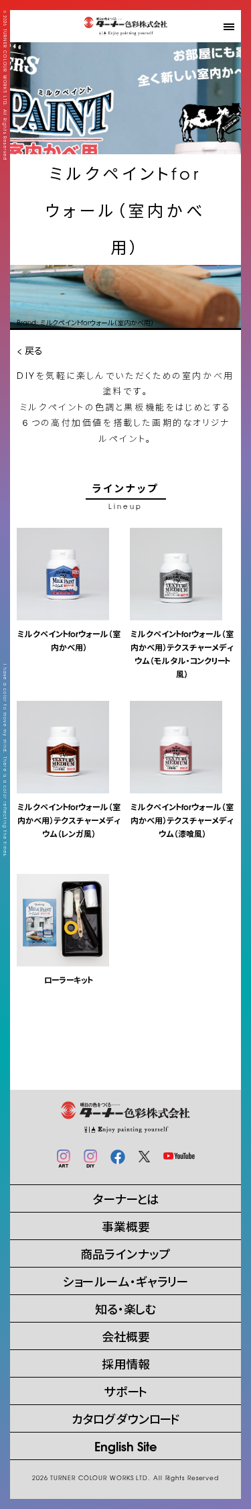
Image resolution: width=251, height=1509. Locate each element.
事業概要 (126, 1226)
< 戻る (29, 350)
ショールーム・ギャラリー (125, 1281)
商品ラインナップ (125, 1253)
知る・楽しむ (126, 1308)
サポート (125, 1391)
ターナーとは (125, 1198)
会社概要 (126, 1336)
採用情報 (126, 1363)
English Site (125, 1446)
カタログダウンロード (126, 1418)
